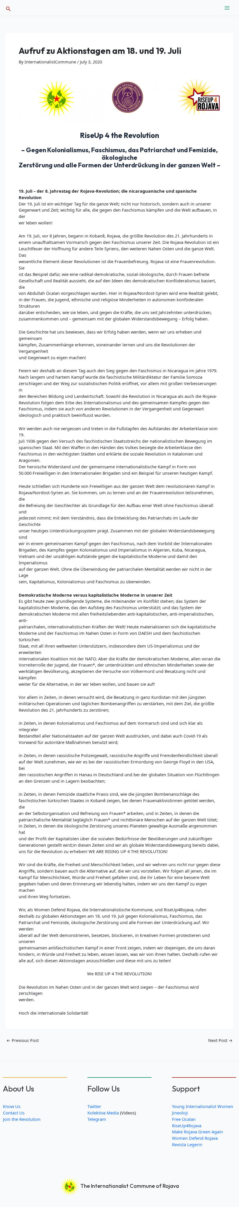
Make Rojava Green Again (197, 1132)
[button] (8, 8)
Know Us (11, 1106)
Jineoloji (180, 1113)
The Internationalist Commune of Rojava (129, 1186)
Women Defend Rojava (195, 1138)
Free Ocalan (184, 1119)
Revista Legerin (187, 1144)
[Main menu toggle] (227, 8)
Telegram (96, 1119)
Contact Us (13, 1113)
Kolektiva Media (103, 1113)
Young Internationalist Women (202, 1106)
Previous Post (22, 1040)
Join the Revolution (22, 1119)
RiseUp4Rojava (186, 1125)
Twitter (94, 1106)
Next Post (220, 1040)
